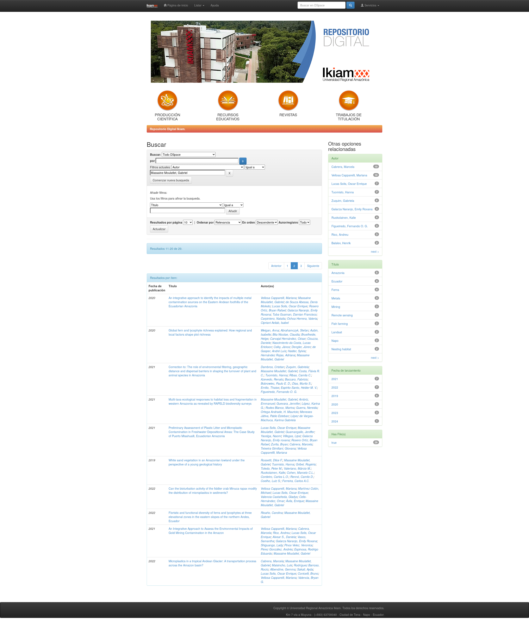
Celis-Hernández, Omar (284, 499)
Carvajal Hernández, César (288, 338)
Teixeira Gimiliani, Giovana (278, 448)
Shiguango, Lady (272, 545)
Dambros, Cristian (272, 367)
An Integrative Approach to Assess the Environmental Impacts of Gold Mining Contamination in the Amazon (211, 530)
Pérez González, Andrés (277, 549)
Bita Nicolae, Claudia (286, 334)
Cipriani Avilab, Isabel (275, 323)
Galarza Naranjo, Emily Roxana (296, 541)
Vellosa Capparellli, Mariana (284, 450)
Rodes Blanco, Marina (280, 407)
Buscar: (155, 154)
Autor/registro (288, 222)
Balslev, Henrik (341, 243)
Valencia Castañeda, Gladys (279, 497)
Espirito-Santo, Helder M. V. (299, 387)
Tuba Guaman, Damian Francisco (295, 314)
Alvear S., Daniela (284, 537)
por (152, 161)
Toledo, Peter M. (271, 468)
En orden (248, 222)
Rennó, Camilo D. (301, 477)
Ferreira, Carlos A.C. (295, 481)
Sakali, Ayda (305, 569)
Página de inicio (177, 5)
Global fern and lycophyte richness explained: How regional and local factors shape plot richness (210, 332)
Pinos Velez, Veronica (298, 545)
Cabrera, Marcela (301, 444)
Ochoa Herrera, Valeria (302, 318)
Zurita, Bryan (279, 444)
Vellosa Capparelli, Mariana (279, 298)
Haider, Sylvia (297, 351)
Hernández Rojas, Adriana (278, 355)
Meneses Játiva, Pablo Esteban (286, 414)
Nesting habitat (341, 349)
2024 (334, 421)
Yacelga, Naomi (271, 436)
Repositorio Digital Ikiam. (167, 129)
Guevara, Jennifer (288, 403)
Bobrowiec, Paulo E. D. (276, 383)
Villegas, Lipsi (292, 436)
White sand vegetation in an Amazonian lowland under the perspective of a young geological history (207, 462)
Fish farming (339, 324)
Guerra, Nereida (306, 407)
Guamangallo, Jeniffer (300, 432)
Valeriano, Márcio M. (297, 468)
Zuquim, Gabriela (297, 367)
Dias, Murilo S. (301, 383)
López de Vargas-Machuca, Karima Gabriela (287, 418)
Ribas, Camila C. (300, 375)
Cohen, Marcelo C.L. (300, 472)
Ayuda (215, 5)
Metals (335, 298)
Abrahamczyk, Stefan (295, 330)
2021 (334, 379)
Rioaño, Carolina (272, 513)
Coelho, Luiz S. (271, 481)
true (334, 442)
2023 (334, 413)
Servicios (370, 5)
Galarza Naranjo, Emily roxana (287, 438)
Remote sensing (342, 315)
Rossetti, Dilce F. (271, 460)
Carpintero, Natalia (273, 318)
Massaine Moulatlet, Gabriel (279, 371)
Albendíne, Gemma (282, 569)
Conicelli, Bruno (308, 573)
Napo (334, 341)
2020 (334, 404)
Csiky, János (282, 347)
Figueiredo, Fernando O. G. (279, 392)
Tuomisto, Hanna (276, 375)
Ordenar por (205, 222)
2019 (334, 396)
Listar (198, 5)
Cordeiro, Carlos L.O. (275, 477)
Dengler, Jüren (301, 347)
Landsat (336, 332)
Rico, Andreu (281, 533)
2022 (334, 387)
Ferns (335, 290)
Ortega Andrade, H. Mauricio (279, 412)
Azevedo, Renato (272, 379)
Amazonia (337, 273)
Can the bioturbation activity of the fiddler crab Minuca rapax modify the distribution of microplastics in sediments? (213, 490)
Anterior (276, 266)
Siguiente (313, 266)
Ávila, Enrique (295, 501)
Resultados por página (166, 222)
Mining (335, 307)
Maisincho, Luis (282, 565)
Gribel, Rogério (306, 464)
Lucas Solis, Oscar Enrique (289, 306)
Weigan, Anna (270, 330)
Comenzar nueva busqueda (171, 180)
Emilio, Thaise (270, 387)
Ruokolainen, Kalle (273, 472)
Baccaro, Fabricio (296, 379)
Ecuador (336, 281)
